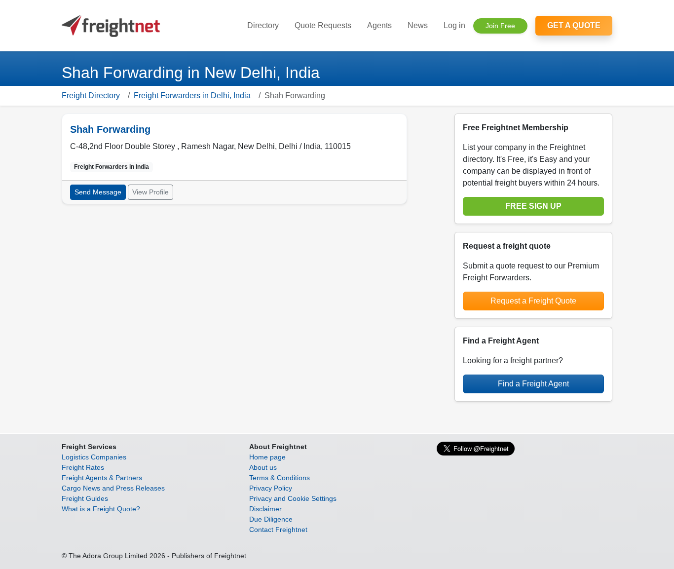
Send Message (98, 192)
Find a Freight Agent (533, 383)
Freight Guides (85, 498)
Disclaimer (265, 509)
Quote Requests (323, 25)
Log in (454, 25)
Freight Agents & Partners (102, 478)
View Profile (150, 192)
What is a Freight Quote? (101, 509)
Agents (379, 25)
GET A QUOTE (573, 25)
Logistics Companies (94, 457)
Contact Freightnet (278, 529)
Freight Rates (83, 467)
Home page (267, 457)
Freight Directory (91, 95)
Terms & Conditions (279, 478)
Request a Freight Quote (533, 301)
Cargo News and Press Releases (113, 488)
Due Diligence (271, 519)
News (418, 25)
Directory (263, 25)
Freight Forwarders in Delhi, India (192, 95)
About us (263, 467)
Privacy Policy (270, 488)
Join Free (500, 26)
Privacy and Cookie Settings (293, 498)
